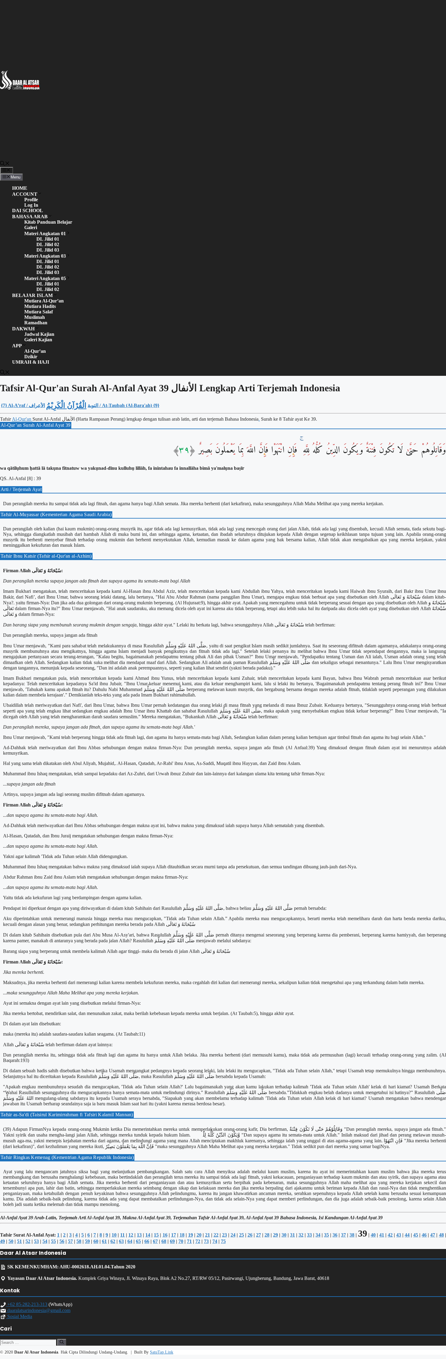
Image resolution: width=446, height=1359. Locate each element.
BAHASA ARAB (30, 216)
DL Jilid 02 (47, 244)
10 (114, 1234)
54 (44, 1241)
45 (415, 1234)
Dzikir (30, 356)
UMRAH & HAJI (30, 362)
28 (267, 1234)
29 (275, 1234)
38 (352, 1234)
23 (224, 1234)
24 (233, 1234)
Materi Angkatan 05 (45, 278)
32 (301, 1234)
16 (165, 1234)
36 (335, 1234)
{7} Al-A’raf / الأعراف (23, 405)
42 (390, 1234)
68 (163, 1241)
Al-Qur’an (35, 351)
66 (146, 1241)
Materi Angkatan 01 (45, 233)
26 (250, 1234)
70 (180, 1241)
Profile (31, 199)
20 (199, 1234)
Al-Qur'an (22, 419)
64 (129, 1241)
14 (147, 1234)
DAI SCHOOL (27, 210)
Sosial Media (19, 1316)
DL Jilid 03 (47, 249)
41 (381, 1234)
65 (138, 1241)
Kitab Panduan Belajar (48, 222)
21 (207, 1234)
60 (95, 1241)
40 (373, 1234)
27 (258, 1234)
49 (2, 1241)
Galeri (30, 227)
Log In (31, 205)
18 (182, 1234)
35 (326, 1234)
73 (206, 1241)
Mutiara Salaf (38, 311)
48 (441, 1234)
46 (424, 1234)
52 (27, 1241)
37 (343, 1234)
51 (19, 1241)
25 (241, 1234)
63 (121, 1241)
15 (156, 1234)
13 (139, 1234)
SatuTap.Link (161, 1352)
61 (104, 1241)
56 (61, 1241)
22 (216, 1234)
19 (190, 1234)
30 (284, 1234)
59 (87, 1241)
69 (172, 1241)
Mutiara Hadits (40, 306)
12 (130, 1234)
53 (36, 1241)
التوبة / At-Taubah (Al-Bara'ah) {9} (123, 405)
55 (53, 1241)
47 (432, 1234)
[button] (5, 164)
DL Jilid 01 (47, 239)
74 (214, 1241)
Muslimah (34, 317)
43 (398, 1234)
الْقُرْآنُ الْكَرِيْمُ (66, 405)
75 (223, 1241)
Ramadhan (35, 322)
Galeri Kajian (38, 339)
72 (197, 1241)
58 (78, 1241)
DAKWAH (23, 328)
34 (318, 1234)
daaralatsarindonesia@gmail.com (38, 1310)
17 (173, 1234)
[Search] (61, 1342)
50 (10, 1241)
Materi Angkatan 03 (45, 256)
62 (112, 1241)
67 (155, 1241)
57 (70, 1241)
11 (122, 1234)
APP (17, 345)
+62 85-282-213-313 (26, 1304)
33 (309, 1234)
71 (189, 1241)
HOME (19, 188)
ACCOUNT (24, 194)
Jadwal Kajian (39, 334)
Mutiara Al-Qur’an (44, 300)
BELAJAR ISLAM (32, 295)
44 (407, 1234)
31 (292, 1234)
